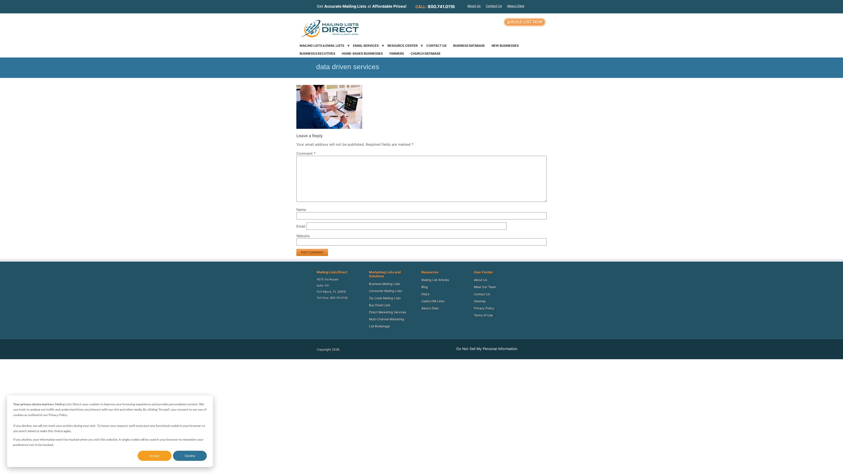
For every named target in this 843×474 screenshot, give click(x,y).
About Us (474, 6)
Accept (155, 456)
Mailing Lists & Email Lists (322, 45)
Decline (190, 456)
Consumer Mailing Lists (385, 291)
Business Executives (317, 53)
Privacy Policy (484, 308)
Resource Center (402, 45)
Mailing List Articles (435, 280)
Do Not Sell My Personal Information (486, 349)
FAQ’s (425, 294)
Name (301, 209)
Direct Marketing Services (387, 312)
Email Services (366, 45)
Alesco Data (515, 6)
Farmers (396, 53)
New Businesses (505, 45)
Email (300, 226)
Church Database (426, 53)
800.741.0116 (441, 6)
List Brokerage (379, 326)
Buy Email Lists (379, 305)
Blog (425, 287)
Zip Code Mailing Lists (385, 298)
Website (303, 236)
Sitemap (480, 301)
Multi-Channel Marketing (386, 319)
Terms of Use (483, 315)
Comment (305, 153)
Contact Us (494, 6)
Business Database (469, 45)
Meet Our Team (485, 287)
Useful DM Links (433, 301)
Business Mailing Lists (384, 284)
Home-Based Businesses (362, 53)
